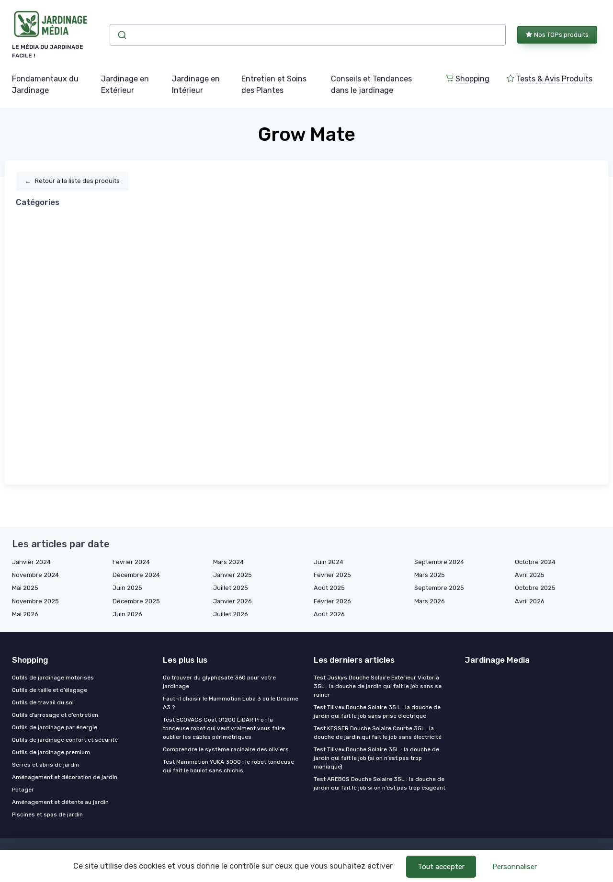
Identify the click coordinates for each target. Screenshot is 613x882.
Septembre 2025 (439, 587)
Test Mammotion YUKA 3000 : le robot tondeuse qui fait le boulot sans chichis (228, 766)
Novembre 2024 (35, 574)
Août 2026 (329, 614)
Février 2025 (332, 574)
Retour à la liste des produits (72, 180)
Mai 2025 (25, 587)
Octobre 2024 (535, 561)
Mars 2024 (228, 561)
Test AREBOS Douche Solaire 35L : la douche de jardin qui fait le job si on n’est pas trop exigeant (379, 783)
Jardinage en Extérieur (125, 84)
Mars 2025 (429, 574)
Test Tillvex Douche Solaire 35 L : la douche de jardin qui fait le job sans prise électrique (377, 711)
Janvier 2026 (232, 601)
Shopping (472, 78)
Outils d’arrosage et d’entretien (55, 715)
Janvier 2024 (31, 561)
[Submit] (121, 34)
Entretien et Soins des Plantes (273, 84)
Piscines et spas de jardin (47, 814)
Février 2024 (131, 561)
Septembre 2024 (439, 561)
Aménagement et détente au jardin (60, 802)
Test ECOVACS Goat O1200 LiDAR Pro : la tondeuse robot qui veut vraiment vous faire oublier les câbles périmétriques (224, 728)
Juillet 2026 (230, 614)
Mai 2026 (25, 614)
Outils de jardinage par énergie (54, 727)
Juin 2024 (328, 561)
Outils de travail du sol (43, 702)
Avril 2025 (530, 574)
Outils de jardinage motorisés (53, 677)
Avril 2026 (530, 601)
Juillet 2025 (230, 587)
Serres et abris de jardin (45, 764)
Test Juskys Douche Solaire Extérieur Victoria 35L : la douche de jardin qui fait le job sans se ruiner (378, 686)
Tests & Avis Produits (554, 78)
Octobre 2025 (535, 587)
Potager (23, 789)
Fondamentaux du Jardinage (45, 84)
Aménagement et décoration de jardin (64, 777)
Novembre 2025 (35, 601)
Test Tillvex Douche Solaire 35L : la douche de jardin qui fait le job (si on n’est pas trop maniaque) (376, 758)
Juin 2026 (127, 614)
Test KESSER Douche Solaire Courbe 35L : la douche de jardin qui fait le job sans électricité (378, 732)
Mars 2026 (429, 601)
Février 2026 (332, 601)
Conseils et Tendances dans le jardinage (371, 84)
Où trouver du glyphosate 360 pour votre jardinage (219, 682)
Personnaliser (514, 866)
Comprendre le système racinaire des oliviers (226, 749)
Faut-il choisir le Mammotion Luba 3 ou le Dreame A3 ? (230, 703)
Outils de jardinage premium (51, 752)
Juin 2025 (127, 587)
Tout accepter (441, 866)
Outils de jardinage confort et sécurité (65, 739)
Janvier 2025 (232, 574)
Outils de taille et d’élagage (49, 690)
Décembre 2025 (136, 601)
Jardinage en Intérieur (196, 84)
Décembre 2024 (136, 574)
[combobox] (308, 35)
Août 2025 (329, 587)
